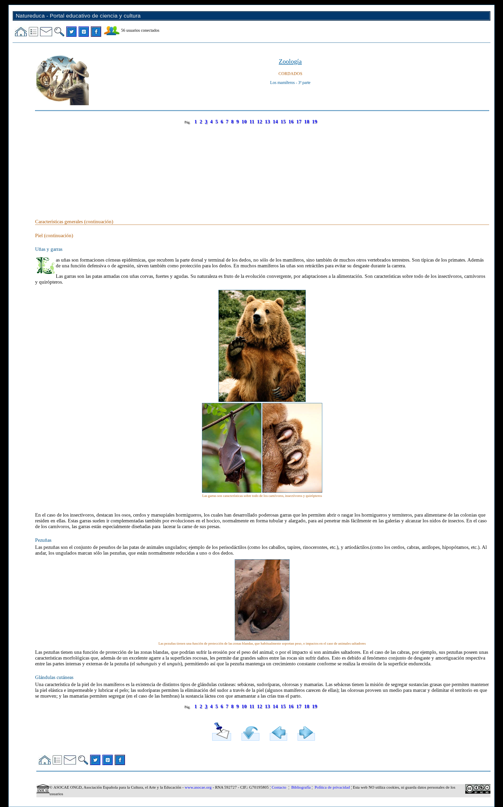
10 (244, 121)
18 (306, 121)
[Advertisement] (192, 166)
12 (259, 121)
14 (275, 121)
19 (314, 121)
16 (291, 121)
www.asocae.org (198, 787)
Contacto (279, 787)
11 (251, 121)
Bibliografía (301, 787)
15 (283, 121)
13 (267, 121)
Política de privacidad (332, 787)
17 (299, 121)
